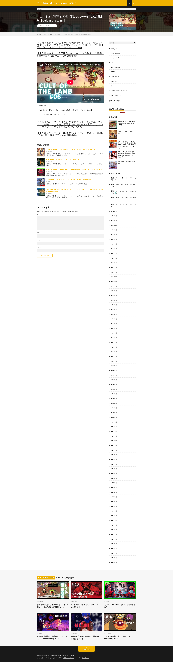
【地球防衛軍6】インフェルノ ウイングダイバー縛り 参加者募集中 (68, 179)
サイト (39, 247)
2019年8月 (114, 436)
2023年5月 (114, 230)
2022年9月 (114, 267)
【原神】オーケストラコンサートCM (121, 178)
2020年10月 (114, 375)
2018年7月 (114, 464)
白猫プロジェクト (116, 95)
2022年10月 (114, 262)
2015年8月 (114, 529)
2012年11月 (114, 558)
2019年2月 (114, 455)
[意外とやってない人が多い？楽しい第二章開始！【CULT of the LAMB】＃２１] (113, 125)
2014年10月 (114, 539)
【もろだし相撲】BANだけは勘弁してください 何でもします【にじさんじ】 (70, 149)
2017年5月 (114, 501)
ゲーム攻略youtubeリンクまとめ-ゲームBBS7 (61, 655)
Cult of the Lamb (51, 25)
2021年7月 (114, 333)
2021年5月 (114, 342)
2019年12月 (114, 422)
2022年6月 (114, 281)
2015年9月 (114, 525)
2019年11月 (114, 426)
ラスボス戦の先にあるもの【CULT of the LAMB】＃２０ (86, 606)
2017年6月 (114, 497)
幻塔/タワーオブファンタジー (119, 90)
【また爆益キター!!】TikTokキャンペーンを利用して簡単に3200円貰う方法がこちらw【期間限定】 (70, 54)
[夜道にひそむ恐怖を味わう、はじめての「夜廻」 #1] (41, 162)
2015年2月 (114, 534)
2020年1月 (114, 417)
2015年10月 (114, 520)
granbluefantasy (115, 67)
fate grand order (115, 58)
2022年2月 (114, 300)
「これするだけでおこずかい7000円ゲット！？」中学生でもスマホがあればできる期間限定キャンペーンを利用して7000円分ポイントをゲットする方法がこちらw (70, 45)
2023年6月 (114, 225)
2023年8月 (114, 216)
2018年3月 (114, 473)
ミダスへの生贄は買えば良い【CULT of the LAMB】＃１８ (119, 637)
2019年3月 (114, 450)
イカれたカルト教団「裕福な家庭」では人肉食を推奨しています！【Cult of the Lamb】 (74, 169)
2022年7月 (114, 277)
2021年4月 (114, 347)
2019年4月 (114, 445)
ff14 (112, 62)
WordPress (85, 658)
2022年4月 (114, 291)
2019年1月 (114, 459)
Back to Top (86, 649)
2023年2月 (114, 244)
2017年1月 (114, 511)
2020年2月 (114, 412)
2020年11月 (114, 370)
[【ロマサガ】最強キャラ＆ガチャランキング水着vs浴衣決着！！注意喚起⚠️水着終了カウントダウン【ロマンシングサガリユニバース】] (113, 144)
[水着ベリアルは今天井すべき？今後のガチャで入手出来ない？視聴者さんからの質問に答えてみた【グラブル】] (113, 155)
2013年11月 (114, 553)
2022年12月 (114, 253)
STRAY (113, 72)
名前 (38, 232)
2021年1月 (114, 361)
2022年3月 (114, 295)
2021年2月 (114, 356)
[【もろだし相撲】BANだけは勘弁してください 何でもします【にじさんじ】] (41, 152)
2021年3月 (114, 351)
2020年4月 (114, 403)
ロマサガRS (114, 81)
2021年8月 (114, 328)
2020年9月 (114, 380)
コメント (39, 214)
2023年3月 (114, 239)
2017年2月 (114, 506)
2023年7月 (114, 220)
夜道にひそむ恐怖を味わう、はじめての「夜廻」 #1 (63, 159)
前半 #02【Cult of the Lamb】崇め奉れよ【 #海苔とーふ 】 (86, 637)
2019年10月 (114, 431)
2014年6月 (114, 544)
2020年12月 (114, 366)
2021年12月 (114, 309)
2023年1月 (114, 248)
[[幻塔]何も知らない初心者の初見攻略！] (113, 165)
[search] (134, 9)
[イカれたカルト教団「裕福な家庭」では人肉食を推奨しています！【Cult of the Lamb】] (41, 172)
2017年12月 (114, 483)
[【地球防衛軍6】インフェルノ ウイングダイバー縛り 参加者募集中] (41, 182)
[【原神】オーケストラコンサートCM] (113, 134)
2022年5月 (114, 286)
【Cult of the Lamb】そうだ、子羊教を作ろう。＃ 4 (119, 606)
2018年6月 (114, 469)
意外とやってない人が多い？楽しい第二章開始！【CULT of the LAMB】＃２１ (126, 123)
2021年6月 (114, 337)
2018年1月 (114, 478)
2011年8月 (114, 562)
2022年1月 (114, 305)
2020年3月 (114, 408)
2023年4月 (114, 234)
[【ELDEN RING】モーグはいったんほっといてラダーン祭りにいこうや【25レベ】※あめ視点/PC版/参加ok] (41, 192)
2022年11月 (114, 258)
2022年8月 (114, 272)
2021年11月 (114, 314)
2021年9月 (114, 323)
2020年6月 (114, 394)
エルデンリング (115, 76)
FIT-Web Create (69, 658)
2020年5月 (114, 398)
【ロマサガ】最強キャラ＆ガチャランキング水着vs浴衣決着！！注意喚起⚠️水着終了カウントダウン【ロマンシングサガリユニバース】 (127, 144)
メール (39, 240)
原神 (112, 86)
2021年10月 (114, 319)
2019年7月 (114, 440)
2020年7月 (114, 389)
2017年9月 (114, 492)
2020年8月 (114, 384)
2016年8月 (114, 515)
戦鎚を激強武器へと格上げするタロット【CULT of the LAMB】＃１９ (52, 637)
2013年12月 (114, 548)
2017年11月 (114, 487)
